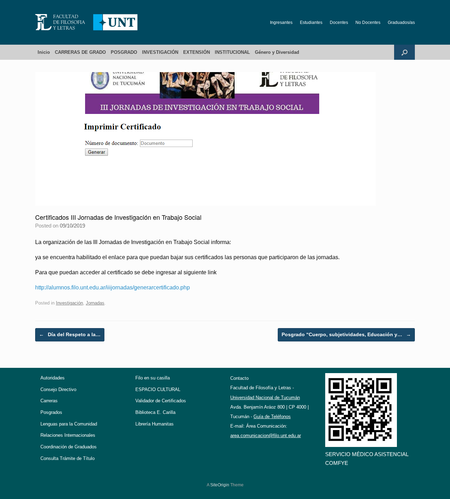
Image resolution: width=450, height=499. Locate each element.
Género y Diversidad (277, 52)
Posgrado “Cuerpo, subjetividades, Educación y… (346, 334)
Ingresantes (281, 22)
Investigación (69, 303)
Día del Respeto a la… (70, 334)
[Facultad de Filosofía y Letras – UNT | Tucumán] (86, 22)
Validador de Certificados (160, 400)
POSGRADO (124, 52)
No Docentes (367, 22)
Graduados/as (401, 22)
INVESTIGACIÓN (160, 52)
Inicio (44, 52)
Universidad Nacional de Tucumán (265, 397)
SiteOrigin (219, 485)
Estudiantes (311, 22)
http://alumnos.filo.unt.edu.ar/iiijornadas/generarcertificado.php (112, 287)
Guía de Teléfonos (272, 416)
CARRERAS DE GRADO (80, 52)
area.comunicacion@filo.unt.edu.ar (265, 435)
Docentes (339, 22)
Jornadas (95, 303)
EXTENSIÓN (196, 52)
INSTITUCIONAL (232, 52)
